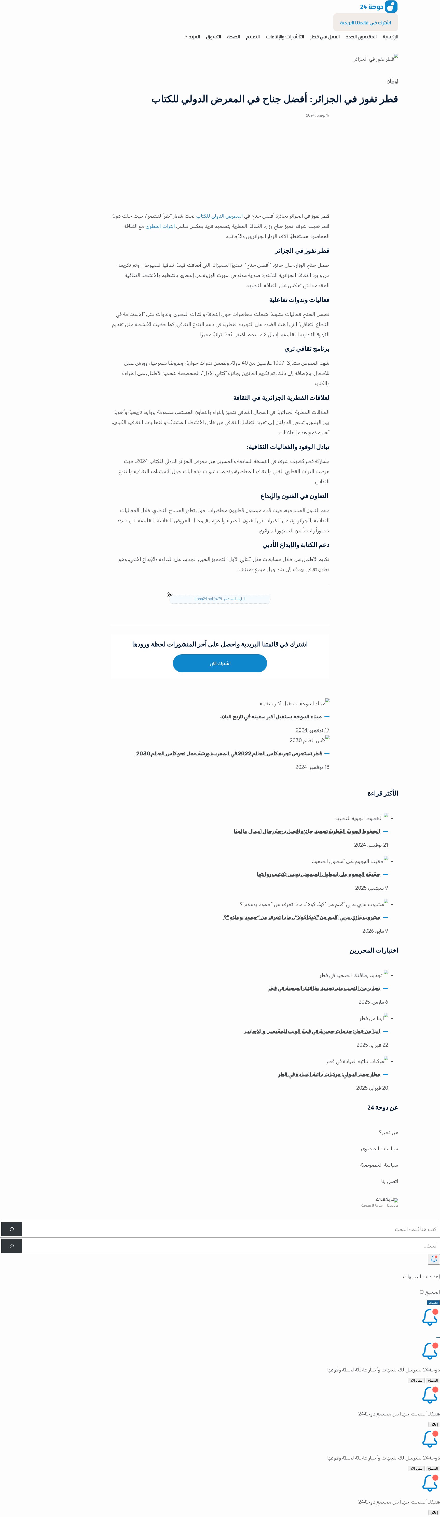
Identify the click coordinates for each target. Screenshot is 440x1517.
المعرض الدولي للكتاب (219, 216)
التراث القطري (160, 226)
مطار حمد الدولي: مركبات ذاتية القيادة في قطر (329, 1074)
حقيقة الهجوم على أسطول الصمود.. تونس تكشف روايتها (318, 874)
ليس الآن (416, 1380)
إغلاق (434, 1424)
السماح (433, 1380)
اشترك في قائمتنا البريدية (365, 22)
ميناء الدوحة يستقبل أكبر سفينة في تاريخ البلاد (271, 717)
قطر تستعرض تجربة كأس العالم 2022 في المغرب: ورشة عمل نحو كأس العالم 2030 (229, 753)
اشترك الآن (220, 663)
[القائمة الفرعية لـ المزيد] (185, 36)
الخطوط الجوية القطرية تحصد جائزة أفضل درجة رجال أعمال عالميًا (307, 831)
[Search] (11, 1229)
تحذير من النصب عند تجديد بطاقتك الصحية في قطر (324, 988)
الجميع (432, 1292)
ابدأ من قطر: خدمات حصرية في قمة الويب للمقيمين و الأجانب (312, 1031)
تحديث (433, 1303)
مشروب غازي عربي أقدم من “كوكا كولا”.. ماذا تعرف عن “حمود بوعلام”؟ (302, 917)
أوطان (392, 81)
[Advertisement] (220, 169)
